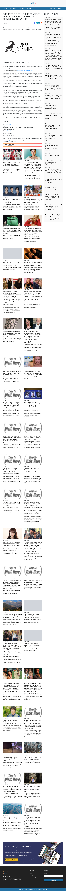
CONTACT (29, 8)
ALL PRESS (22, 8)
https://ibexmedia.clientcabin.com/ (25, 70)
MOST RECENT (13, 8)
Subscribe (53, 880)
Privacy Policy (32, 875)
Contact (30, 880)
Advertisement (32, 878)
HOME (5, 8)
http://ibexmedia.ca (11, 130)
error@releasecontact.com (13, 140)
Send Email (8, 124)
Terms (30, 873)
